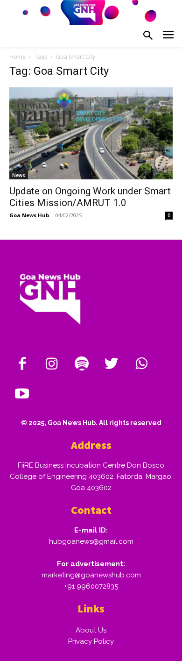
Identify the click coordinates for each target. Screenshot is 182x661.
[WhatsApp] (141, 364)
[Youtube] (22, 394)
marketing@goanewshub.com (91, 575)
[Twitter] (111, 364)
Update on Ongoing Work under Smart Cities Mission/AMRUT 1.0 (90, 196)
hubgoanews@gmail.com (91, 541)
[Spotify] (81, 364)
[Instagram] (51, 364)
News (18, 175)
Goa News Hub (29, 215)
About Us (91, 630)
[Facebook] (22, 364)
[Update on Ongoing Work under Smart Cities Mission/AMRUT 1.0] (91, 133)
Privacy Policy (91, 641)
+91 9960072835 (91, 586)
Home (17, 57)
